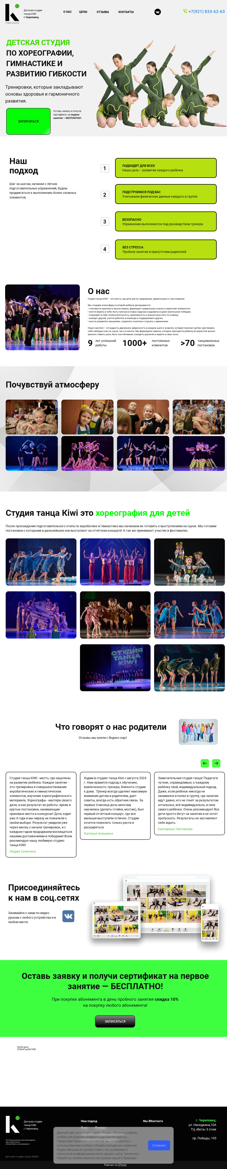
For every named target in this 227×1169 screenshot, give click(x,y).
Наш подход (89, 1121)
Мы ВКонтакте (153, 1121)
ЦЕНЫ (83, 12)
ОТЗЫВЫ (103, 12)
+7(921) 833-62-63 (207, 11)
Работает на (115, 1165)
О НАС (67, 12)
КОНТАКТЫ (126, 12)
